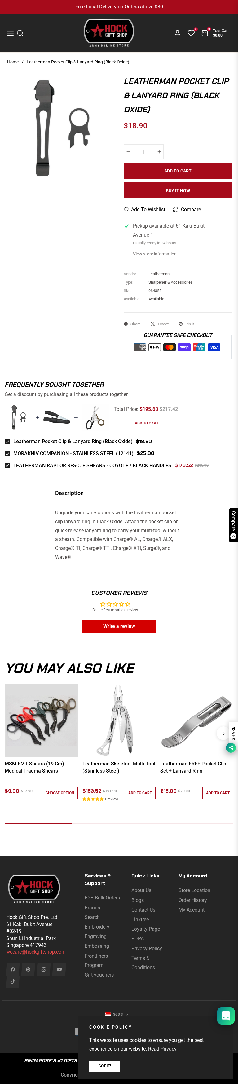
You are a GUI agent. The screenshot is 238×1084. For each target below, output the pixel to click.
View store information (155, 253)
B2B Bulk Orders (102, 898)
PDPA (137, 939)
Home (13, 61)
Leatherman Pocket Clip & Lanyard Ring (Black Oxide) (73, 441)
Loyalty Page (145, 929)
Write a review (119, 626)
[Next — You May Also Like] (223, 733)
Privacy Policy (146, 948)
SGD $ (118, 1014)
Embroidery (97, 927)
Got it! (105, 1066)
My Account (191, 910)
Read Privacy (162, 1049)
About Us (141, 890)
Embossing (97, 946)
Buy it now (178, 190)
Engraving (96, 936)
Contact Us (143, 910)
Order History (192, 900)
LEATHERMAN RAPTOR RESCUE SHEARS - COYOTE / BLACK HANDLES (92, 465)
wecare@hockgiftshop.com (36, 952)
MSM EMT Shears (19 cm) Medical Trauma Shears (34, 767)
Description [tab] (69, 493)
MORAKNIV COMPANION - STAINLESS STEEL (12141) (73, 453)
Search (92, 917)
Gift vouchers (99, 975)
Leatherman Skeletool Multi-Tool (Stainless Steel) (118, 767)
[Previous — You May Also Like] (14, 733)
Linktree (140, 919)
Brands (92, 908)
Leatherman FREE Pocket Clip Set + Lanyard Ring (193, 767)
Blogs (137, 900)
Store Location (194, 890)
